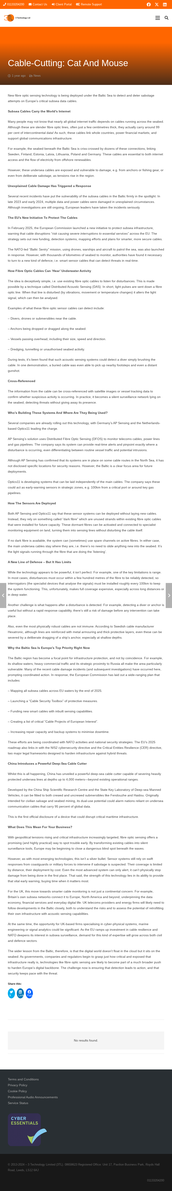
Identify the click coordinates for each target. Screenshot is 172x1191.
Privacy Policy (17, 1085)
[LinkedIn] (165, 4)
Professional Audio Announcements (33, 1097)
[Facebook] (149, 4)
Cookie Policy (17, 1091)
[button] (157, 17)
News (37, 75)
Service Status (18, 1103)
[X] (157, 4)
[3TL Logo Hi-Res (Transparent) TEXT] (17, 18)
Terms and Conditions (23, 1079)
